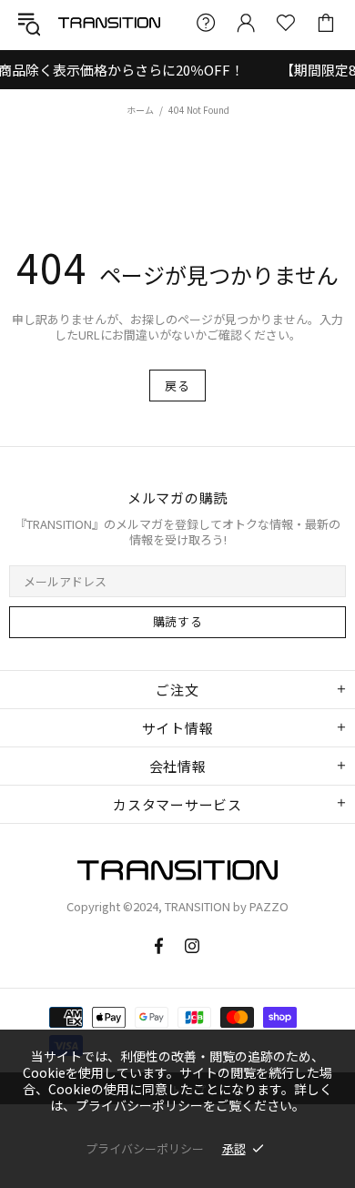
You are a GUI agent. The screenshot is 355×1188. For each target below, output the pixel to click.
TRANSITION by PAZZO (109, 22)
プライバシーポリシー (145, 1148)
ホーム (140, 110)
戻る (177, 385)
